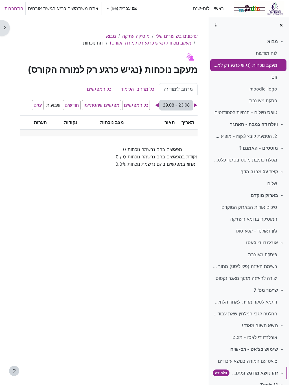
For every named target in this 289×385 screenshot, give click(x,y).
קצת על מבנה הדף (259, 171)
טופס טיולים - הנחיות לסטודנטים (245, 112)
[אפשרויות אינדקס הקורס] (216, 25)
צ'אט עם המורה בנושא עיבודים (247, 361)
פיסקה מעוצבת (262, 254)
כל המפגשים (99, 89)
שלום (272, 183)
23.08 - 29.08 (176, 105)
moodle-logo (263, 89)
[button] (122, 8)
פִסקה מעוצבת (263, 100)
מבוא (272, 41)
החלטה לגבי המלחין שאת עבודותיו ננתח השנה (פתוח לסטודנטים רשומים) (245, 314)
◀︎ (157, 105)
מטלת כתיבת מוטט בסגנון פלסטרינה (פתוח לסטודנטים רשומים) (245, 160)
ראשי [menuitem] (219, 8)
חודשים (72, 105)
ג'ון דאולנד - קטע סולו (256, 231)
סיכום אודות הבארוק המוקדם (249, 207)
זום (274, 77)
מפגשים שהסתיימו (101, 105)
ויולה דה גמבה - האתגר (254, 124)
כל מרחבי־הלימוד (137, 89)
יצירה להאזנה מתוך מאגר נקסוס (246, 278)
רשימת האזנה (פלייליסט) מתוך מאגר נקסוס (245, 266)
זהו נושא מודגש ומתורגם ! (255, 373)
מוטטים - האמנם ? (258, 148)
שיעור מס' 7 (266, 290)
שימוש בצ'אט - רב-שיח (254, 349)
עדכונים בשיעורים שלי (177, 36)
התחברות (14, 8)
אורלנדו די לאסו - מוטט (255, 337)
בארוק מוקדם (264, 195)
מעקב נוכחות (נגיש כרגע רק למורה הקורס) (245, 65)
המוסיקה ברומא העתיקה (253, 219)
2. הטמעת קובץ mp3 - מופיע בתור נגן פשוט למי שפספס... (245, 136)
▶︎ (195, 105)
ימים (38, 105)
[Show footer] (14, 371)
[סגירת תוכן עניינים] (281, 25)
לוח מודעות (266, 53)
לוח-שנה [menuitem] (201, 8)
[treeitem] (248, 77)
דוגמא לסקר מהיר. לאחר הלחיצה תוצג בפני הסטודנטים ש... (245, 302)
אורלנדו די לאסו (262, 242)
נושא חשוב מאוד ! (260, 325)
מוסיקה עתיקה (136, 36)
